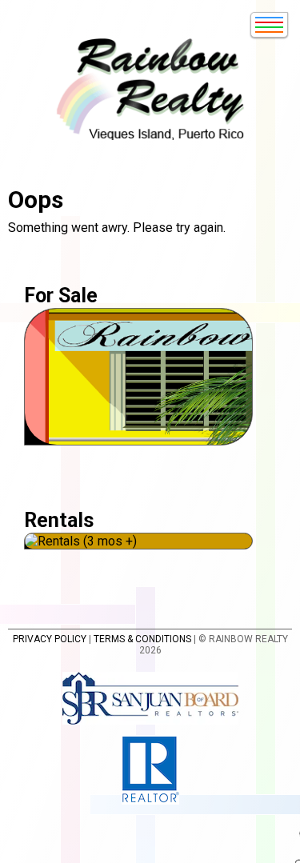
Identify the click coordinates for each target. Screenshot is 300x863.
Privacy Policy (49, 639)
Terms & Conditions (142, 639)
